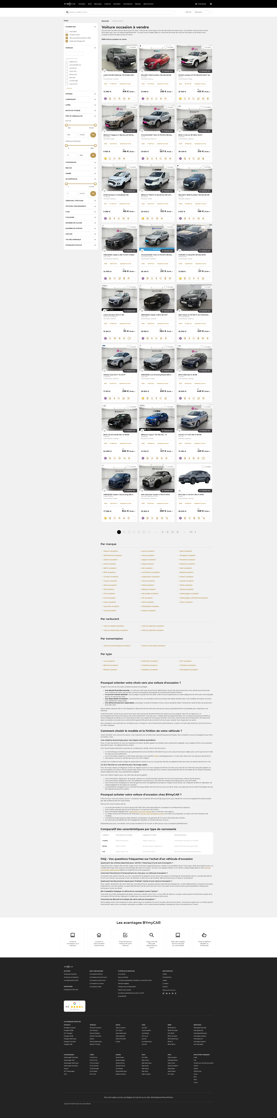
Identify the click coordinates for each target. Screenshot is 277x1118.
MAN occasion (147, 585)
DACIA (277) (73, 84)
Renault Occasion (95, 1027)
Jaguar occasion (148, 560)
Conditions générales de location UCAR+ (131, 993)
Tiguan (66, 1068)
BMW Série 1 (172, 1044)
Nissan (196, 1068)
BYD (195, 1077)
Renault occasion (186, 564)
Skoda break (120, 1057)
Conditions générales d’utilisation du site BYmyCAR (135, 980)
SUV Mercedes (198, 1044)
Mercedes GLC (198, 1038)
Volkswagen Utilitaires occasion (193, 598)
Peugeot (67, 1025)
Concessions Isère (95, 986)
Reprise (165, 986)
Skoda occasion (185, 572)
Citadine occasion (148, 665)
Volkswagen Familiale (71, 1057)
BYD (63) (72, 77)
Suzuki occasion (186, 581)
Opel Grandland (173, 1065)
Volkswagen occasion (188, 593)
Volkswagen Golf (69, 1060)
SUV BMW (171, 1033)
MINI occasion (147, 602)
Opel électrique (173, 1060)
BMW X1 (170, 1041)
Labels (165, 980)
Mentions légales (123, 983)
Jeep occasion (147, 564)
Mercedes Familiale (200, 1027)
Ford (92, 1054)
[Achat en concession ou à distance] (73, 940)
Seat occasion (185, 568)
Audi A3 (144, 1044)
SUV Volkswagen (69, 1071)
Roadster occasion (149, 670)
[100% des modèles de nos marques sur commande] (178, 940)
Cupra (196, 1082)
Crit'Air (156, 756)
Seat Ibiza (145, 1071)
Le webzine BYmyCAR (71, 980)
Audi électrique (147, 1041)
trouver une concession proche (152, 814)
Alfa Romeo (197, 1071)
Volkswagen (69, 1054)
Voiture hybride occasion (152, 630)
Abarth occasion (110, 551)
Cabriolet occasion (149, 661)
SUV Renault (94, 1030)
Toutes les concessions (71, 977)
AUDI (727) (72, 71)
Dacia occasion (109, 585)
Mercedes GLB (198, 1030)
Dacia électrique (121, 1033)
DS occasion (108, 589)
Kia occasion (146, 568)
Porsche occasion (186, 560)
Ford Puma (93, 1060)
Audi (143, 1025)
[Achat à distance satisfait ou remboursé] (204, 940)
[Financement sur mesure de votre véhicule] (125, 940)
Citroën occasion (110, 577)
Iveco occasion (147, 555)
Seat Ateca (145, 1068)
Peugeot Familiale (70, 1041)
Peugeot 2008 (68, 1030)
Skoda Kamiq (120, 1063)
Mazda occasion (148, 589)
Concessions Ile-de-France (98, 977)
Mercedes (197, 1025)
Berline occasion (110, 665)
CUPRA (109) (73, 80)
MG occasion (146, 598)
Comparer (133, 47)
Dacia (118, 1025)
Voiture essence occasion (152, 626)
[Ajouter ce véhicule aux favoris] (105, 71)
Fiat (195, 1060)
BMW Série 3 (172, 1027)
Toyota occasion (186, 589)
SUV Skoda (119, 1068)
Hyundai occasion (110, 606)
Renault (93, 1025)
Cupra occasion (109, 581)
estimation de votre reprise (140, 811)
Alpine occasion (110, 560)
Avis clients (121, 974)
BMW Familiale (172, 1030)
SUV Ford (93, 1074)
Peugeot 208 (68, 1044)
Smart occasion (185, 577)
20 (167, 532)
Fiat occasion (108, 593)
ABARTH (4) (73, 62)
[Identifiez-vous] (211, 4)
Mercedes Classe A (200, 1041)
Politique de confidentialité (127, 986)
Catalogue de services (71, 989)
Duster (118, 1041)
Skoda (118, 1054)
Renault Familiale (95, 1036)
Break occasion (109, 670)
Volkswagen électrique (71, 1063)
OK (93, 135)
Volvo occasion (185, 602)
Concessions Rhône (96, 974)
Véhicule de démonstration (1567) (80, 38)
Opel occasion (185, 551)
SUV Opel (171, 1074)
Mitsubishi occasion (149, 606)
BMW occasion (109, 568)
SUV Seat (145, 1057)
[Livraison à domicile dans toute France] (99, 940)
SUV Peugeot (68, 1033)
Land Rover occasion (150, 572)
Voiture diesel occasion (113, 626)
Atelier (165, 974)
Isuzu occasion (147, 551)
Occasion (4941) (74, 34)
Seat (143, 1054)
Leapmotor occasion (150, 577)
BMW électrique (173, 1038)
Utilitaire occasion (187, 665)
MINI (195, 1079)
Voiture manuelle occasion (152, 646)
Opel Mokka (171, 1071)
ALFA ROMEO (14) (75, 65)
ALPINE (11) (73, 68)
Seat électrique (146, 1063)
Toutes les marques (70, 974)
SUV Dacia (119, 1030)
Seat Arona (145, 1060)
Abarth (196, 1065)
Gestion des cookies (124, 990)
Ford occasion (109, 598)
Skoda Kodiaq (120, 1060)
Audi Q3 (144, 1027)
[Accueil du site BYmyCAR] (70, 4)
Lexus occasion (147, 581)
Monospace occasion (188, 670)
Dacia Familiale (121, 1038)
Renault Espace (95, 1033)
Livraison (165, 983)
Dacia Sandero (120, 1036)
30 (172, 532)
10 (162, 532)
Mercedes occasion (149, 593)
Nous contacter (123, 977)
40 (177, 532)
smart (196, 1074)
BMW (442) (73, 74)
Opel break (171, 1068)
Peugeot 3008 (68, 1036)
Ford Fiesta (93, 1071)
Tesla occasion (185, 585)
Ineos (195, 1057)
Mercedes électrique (200, 1033)
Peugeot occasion (187, 555)
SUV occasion (185, 661)
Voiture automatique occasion (116, 646)
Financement (167, 977)
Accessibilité (122, 996)
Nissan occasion (148, 610)
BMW (169, 1025)
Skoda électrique (121, 1071)
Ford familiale (94, 1068)
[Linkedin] (163, 994)
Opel (169, 1054)
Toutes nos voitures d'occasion (204, 1063)
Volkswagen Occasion (71, 1065)
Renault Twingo (95, 1044)
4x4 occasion (108, 661)
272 (191, 532)
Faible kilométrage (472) (77, 41)
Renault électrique (96, 1041)
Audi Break (145, 1033)
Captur (92, 1038)
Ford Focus (93, 1057)
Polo (65, 1074)
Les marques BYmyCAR (72, 1021)
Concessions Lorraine (97, 983)
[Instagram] (172, 994)
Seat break (145, 1065)
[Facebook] (169, 994)
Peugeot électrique (70, 1038)
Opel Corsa (171, 1063)
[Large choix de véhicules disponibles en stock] (151, 940)
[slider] (66, 125)
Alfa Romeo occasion (112, 555)
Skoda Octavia (120, 1065)
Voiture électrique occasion (115, 630)
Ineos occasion (109, 610)
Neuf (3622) (73, 31)
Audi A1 (144, 1038)
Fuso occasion (109, 602)
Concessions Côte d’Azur (98, 980)
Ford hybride (94, 1065)
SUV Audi (145, 1036)
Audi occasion (109, 564)
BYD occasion (109, 572)
